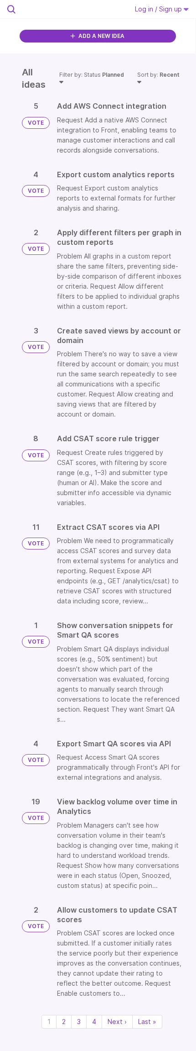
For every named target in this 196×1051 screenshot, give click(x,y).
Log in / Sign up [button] (159, 9)
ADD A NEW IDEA (100, 35)
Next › (117, 1021)
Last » (147, 1021)
